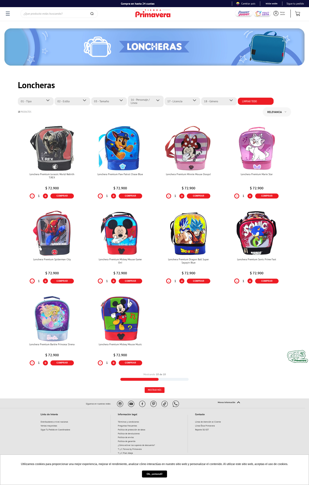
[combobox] (59, 13)
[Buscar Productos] (92, 13)
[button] (37, 101)
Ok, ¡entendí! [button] (155, 474)
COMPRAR (62, 196)
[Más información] (229, 402)
